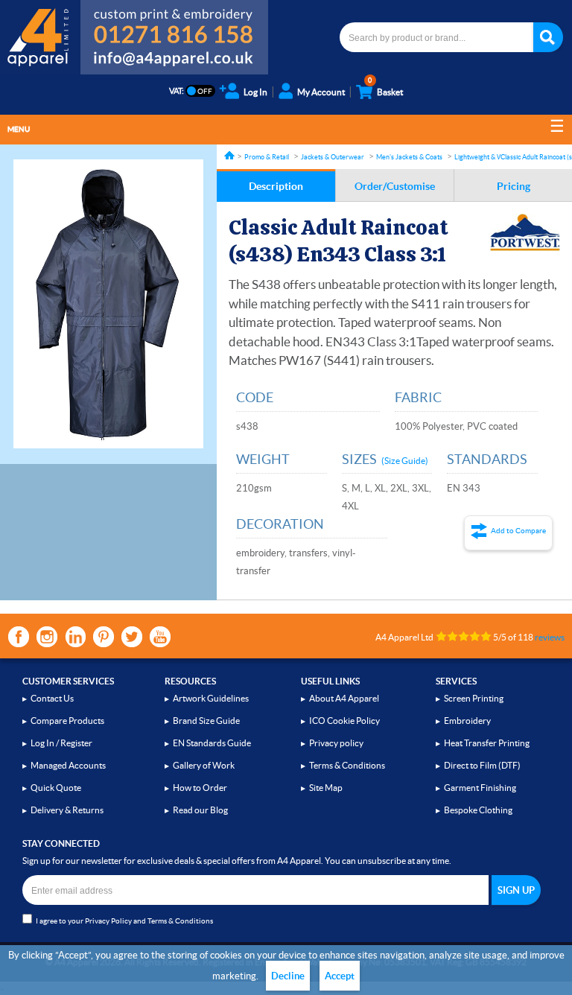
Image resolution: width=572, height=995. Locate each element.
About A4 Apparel (344, 698)
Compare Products (67, 720)
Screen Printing (473, 698)
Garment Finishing (480, 787)
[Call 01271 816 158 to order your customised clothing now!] (174, 24)
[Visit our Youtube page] (160, 636)
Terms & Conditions (347, 765)
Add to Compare (518, 531)
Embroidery (467, 720)
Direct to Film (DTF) (482, 765)
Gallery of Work (204, 765)
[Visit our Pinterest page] (103, 636)
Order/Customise (395, 186)
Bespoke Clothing (478, 810)
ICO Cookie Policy (344, 720)
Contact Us (52, 698)
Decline (288, 976)
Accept (340, 976)
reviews (550, 637)
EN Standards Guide (212, 743)
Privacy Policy (108, 921)
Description (276, 186)
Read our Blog (200, 810)
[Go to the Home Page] (229, 155)
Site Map (326, 787)
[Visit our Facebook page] (18, 636)
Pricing (513, 186)
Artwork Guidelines (211, 698)
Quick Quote (56, 787)
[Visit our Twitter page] (132, 636)
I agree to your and (124, 921)
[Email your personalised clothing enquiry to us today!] (174, 61)
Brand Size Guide (206, 720)
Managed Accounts (68, 765)
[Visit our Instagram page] (47, 636)
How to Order (200, 787)
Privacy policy (336, 743)
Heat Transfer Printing (487, 743)
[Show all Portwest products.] (525, 232)
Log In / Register (61, 743)
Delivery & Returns (67, 810)
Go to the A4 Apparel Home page (40, 37)
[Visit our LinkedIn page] (75, 636)
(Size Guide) (404, 460)
